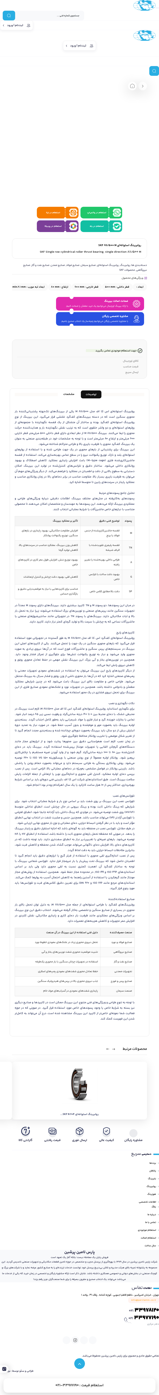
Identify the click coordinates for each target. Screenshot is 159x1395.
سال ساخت (150, 1246)
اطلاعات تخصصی (147, 1202)
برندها (152, 1163)
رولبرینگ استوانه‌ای (108, 265)
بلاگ (154, 1207)
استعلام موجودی (147, 1230)
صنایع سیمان (88, 265)
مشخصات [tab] (68, 394)
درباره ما (152, 1215)
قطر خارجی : (87, 287)
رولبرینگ (125, 265)
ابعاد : (139, 287)
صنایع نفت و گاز (40, 265)
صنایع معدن (58, 265)
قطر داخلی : (117, 287)
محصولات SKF (127, 270)
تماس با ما (150, 1222)
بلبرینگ (152, 1179)
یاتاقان (152, 1171)
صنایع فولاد (73, 265)
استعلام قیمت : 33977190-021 (79, 1385)
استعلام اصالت (148, 1238)
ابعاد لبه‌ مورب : (28, 287)
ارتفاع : (59, 287)
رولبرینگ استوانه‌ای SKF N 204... (79, 1114)
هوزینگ (151, 1194)
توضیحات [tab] (91, 394)
